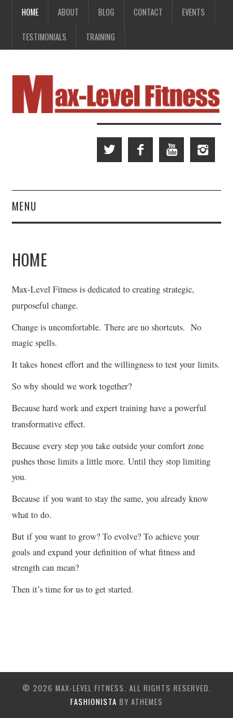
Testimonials (44, 37)
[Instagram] (202, 149)
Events (193, 12)
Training (100, 37)
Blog (106, 12)
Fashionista (93, 701)
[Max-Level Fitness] (116, 93)
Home (30, 12)
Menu (24, 206)
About (68, 12)
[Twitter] (109, 149)
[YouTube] (171, 149)
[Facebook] (140, 149)
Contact (148, 12)
